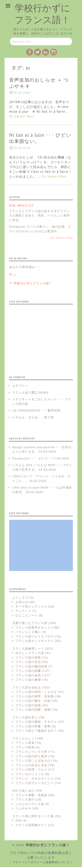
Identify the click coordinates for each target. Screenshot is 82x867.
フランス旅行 (25, 799)
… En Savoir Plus (52, 176)
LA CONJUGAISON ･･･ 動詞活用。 (38, 410)
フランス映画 (25, 747)
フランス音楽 (25, 743)
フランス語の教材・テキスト (36, 722)
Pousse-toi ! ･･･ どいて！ (31, 458)
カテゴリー (20, 386)
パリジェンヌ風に (28, 632)
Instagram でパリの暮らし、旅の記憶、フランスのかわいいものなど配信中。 (40, 228)
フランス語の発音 (28, 657)
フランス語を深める (26, 687)
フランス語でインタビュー (34, 783)
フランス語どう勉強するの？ (36, 730)
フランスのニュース (29, 774)
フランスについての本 (31, 752)
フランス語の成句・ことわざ (36, 692)
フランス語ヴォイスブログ (34, 636)
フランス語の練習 (28, 680)
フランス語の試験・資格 (33, 709)
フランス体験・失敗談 (31, 795)
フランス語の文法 (28, 662)
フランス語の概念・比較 (33, 701)
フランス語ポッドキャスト (34, 641)
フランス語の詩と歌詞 (31, 756)
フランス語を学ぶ (25, 717)
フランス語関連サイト (31, 825)
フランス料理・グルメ (31, 769)
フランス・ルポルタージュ (34, 778)
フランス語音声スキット (33, 627)
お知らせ (21, 602)
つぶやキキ (23, 808)
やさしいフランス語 (29, 653)
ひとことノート (26, 615)
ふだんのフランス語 (29, 804)
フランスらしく (23, 738)
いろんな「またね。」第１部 (33, 417)
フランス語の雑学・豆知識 (34, 696)
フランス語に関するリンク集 (33, 816)
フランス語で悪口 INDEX (30, 392)
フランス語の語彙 (28, 671)
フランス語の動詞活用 (31, 666)
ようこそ (18, 597)
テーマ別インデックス (31, 606)
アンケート (23, 611)
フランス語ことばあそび (33, 760)
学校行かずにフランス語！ (48, 845)
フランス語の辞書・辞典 (33, 726)
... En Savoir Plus (60, 238)
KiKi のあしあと (23, 790)
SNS (18, 820)
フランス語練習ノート (28, 648)
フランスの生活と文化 (31, 765)
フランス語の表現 (28, 675)
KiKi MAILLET (21, 205)
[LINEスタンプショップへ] (41, 333)
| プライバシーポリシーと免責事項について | (41, 862)
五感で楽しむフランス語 (29, 623)
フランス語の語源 (28, 705)
